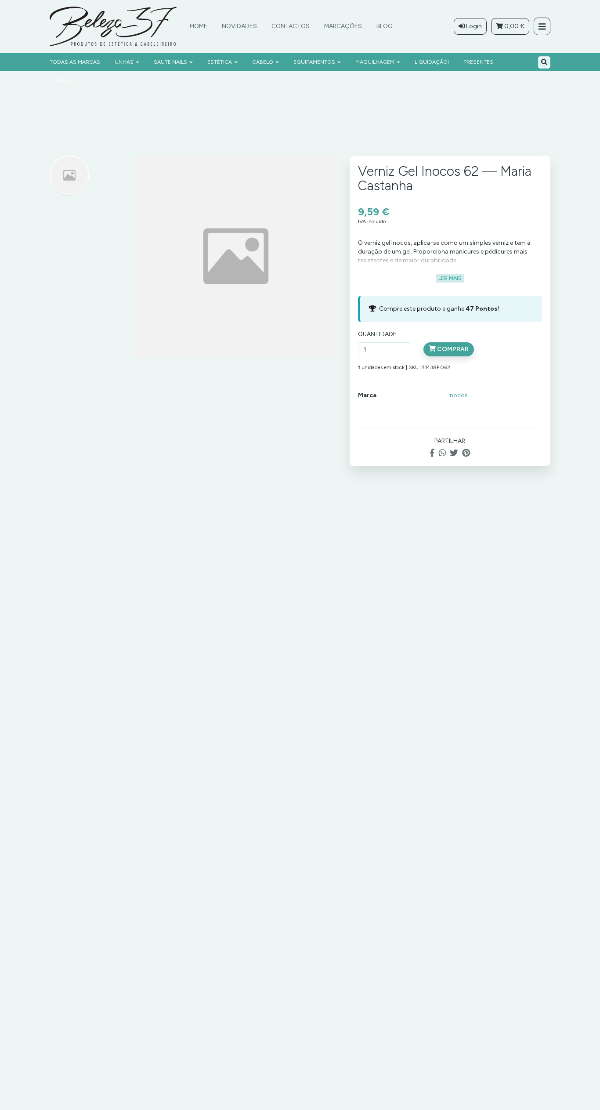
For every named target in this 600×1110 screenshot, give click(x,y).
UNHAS (125, 62)
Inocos (458, 395)
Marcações (343, 26)
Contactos (290, 26)
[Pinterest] (466, 453)
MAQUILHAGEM (375, 62)
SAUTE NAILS (171, 62)
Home (198, 26)
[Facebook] (432, 453)
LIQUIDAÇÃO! (432, 62)
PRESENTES (478, 62)
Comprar (452, 349)
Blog (384, 26)
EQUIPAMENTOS (314, 62)
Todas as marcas (75, 62)
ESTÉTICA (220, 62)
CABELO (263, 62)
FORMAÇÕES (66, 80)
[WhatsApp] (442, 453)
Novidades (239, 26)
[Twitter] (454, 453)
